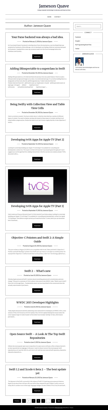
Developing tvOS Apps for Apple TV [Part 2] (37, 139)
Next (59, 401)
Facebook (78, 37)
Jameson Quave (54, 6)
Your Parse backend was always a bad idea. (37, 37)
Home (49, 17)
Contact (57, 17)
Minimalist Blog (59, 407)
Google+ (77, 41)
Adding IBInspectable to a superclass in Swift (37, 68)
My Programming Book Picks (83, 44)
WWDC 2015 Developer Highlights (37, 302)
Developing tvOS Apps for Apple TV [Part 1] (37, 206)
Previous (17, 401)
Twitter (77, 48)
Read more (37, 56)
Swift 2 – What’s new (37, 271)
